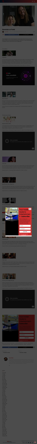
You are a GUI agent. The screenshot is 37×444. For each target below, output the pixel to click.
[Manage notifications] (35, 442)
